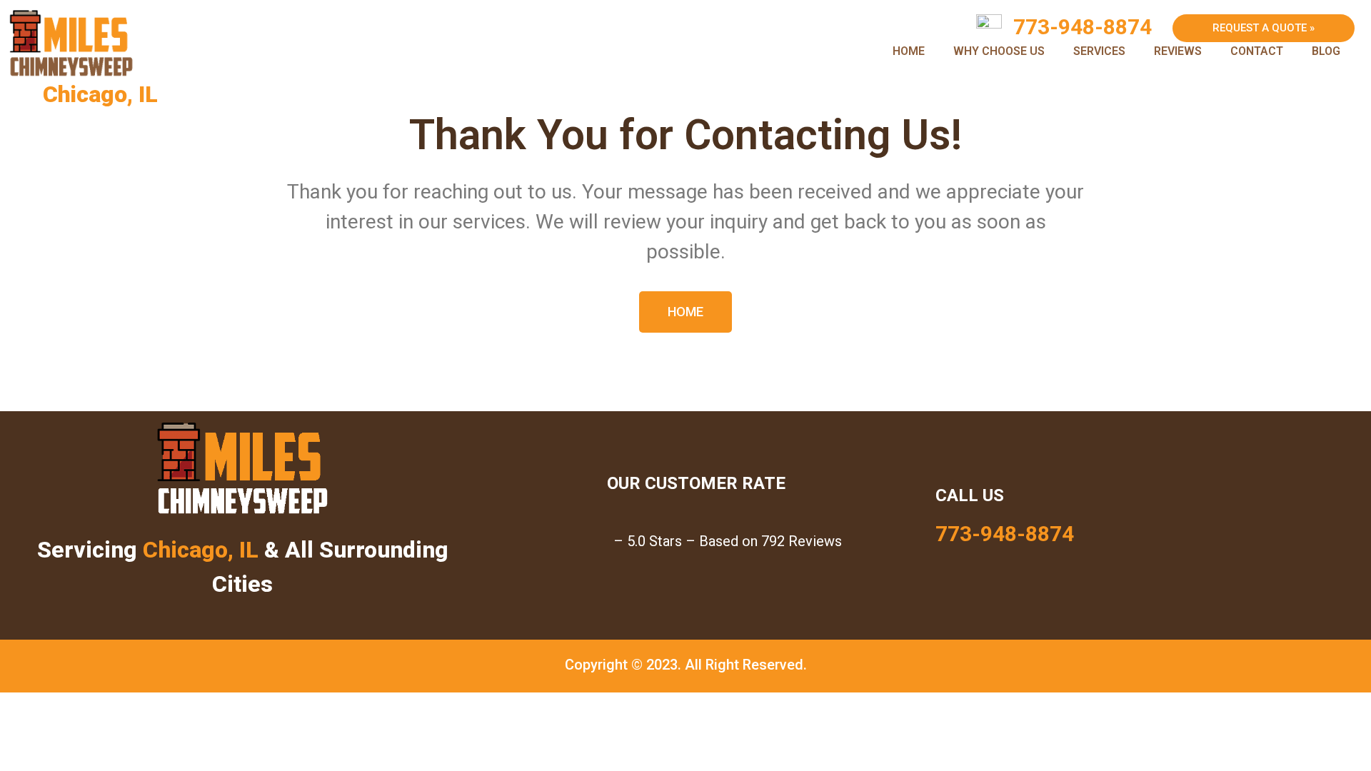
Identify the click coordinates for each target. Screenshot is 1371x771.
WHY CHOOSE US (999, 51)
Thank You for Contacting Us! (685, 134)
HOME (909, 51)
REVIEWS (1178, 51)
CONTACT (1256, 51)
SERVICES (1099, 51)
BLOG (1326, 51)
